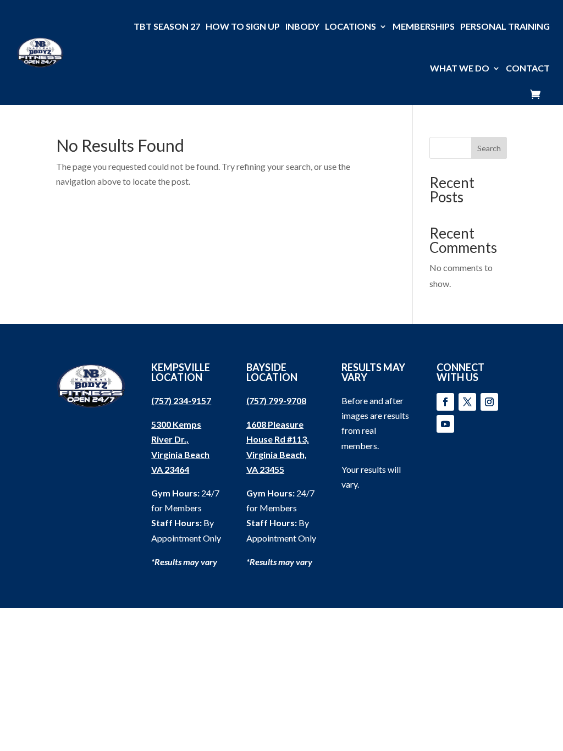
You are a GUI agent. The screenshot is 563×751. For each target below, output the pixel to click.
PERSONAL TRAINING (505, 26)
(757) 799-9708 (276, 400)
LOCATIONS (350, 26)
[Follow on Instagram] (489, 402)
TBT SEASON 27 (167, 26)
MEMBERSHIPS (424, 26)
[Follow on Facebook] (445, 402)
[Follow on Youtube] (445, 424)
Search (489, 148)
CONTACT (528, 68)
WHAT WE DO (459, 68)
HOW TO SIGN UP (243, 26)
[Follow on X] (467, 402)
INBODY (302, 26)
